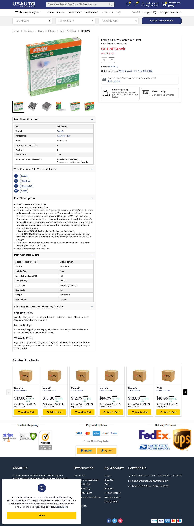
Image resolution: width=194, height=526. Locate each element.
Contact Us (107, 12)
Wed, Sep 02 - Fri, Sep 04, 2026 (135, 71)
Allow (41, 515)
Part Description (24, 198)
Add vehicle (114, 81)
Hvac (41, 31)
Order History (113, 492)
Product (61, 12)
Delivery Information (86, 479)
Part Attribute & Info (27, 254)
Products (29, 31)
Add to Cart (27, 412)
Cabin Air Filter (68, 31)
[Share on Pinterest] (112, 66)
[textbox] (32, 21)
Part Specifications (26, 119)
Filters (51, 31)
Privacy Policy (82, 484)
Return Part (75, 12)
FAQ (76, 501)
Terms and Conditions (87, 497)
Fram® (60, 131)
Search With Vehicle (162, 20)
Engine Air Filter (49, 390)
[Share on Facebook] (110, 66)
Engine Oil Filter (163, 390)
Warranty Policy (83, 492)
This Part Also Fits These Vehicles (35, 169)
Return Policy (82, 488)
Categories (111, 501)
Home (50, 12)
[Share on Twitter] (117, 66)
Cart (107, 484)
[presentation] (8, 392)
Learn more (61, 507)
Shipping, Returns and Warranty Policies (39, 306)
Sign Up (109, 479)
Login (108, 475)
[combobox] (32, 20)
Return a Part (112, 497)
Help (118, 12)
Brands (109, 488)
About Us (79, 475)
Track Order (91, 12)
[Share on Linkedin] (114, 66)
